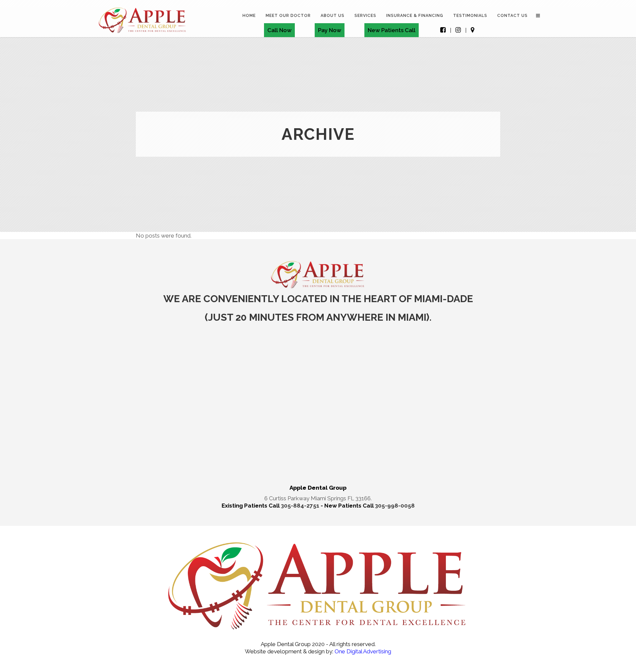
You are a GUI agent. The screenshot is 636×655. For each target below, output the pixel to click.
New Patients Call (391, 30)
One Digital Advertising (362, 651)
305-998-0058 (395, 505)
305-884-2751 (301, 505)
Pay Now (329, 30)
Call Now (279, 30)
